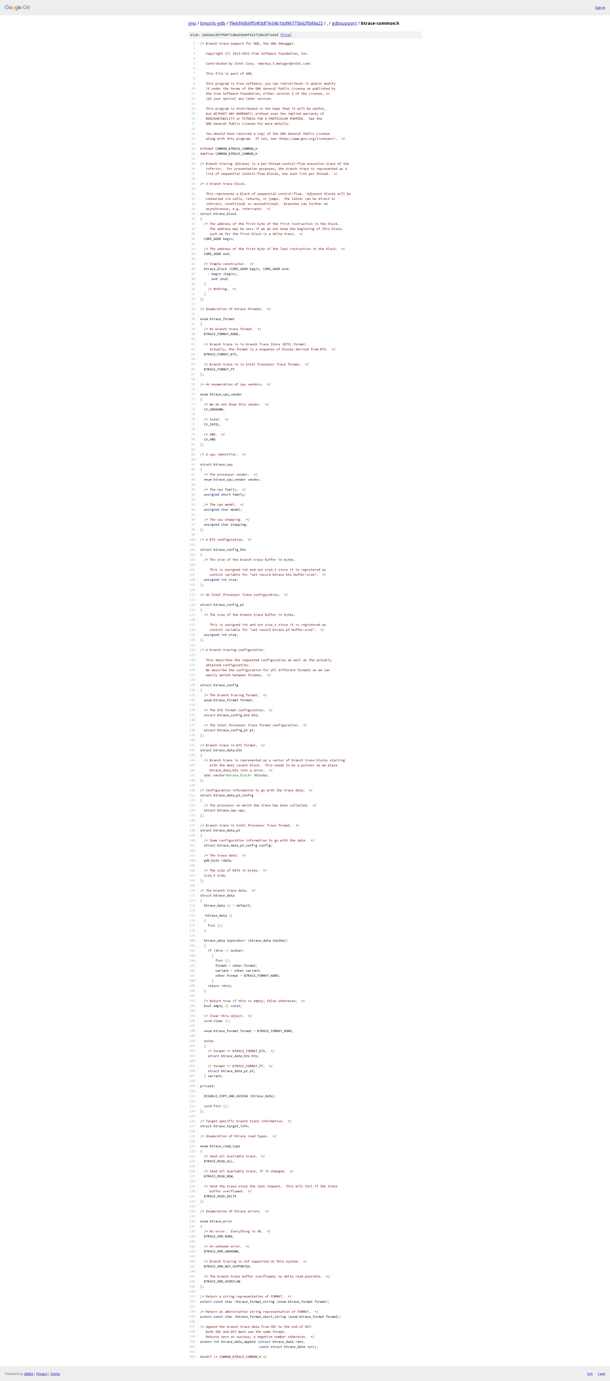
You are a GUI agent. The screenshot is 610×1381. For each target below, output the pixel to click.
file (286, 35)
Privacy (41, 1373)
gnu (192, 23)
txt (590, 1373)
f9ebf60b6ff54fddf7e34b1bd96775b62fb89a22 (276, 23)
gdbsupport (344, 23)
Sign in (600, 7)
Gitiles (28, 1373)
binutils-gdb (212, 23)
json (601, 1373)
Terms (55, 1373)
